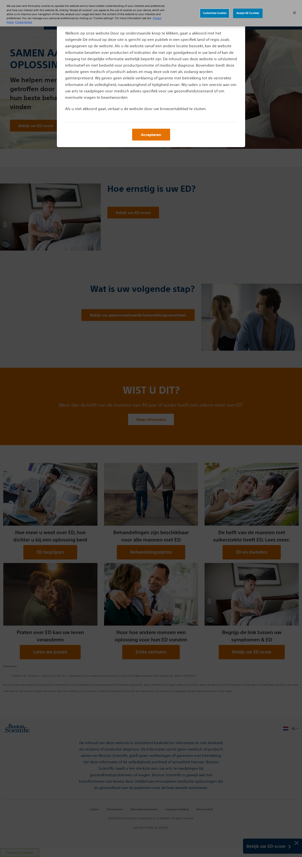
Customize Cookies (214, 13)
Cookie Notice (23, 22)
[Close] (294, 13)
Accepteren (151, 134)
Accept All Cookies (247, 13)
